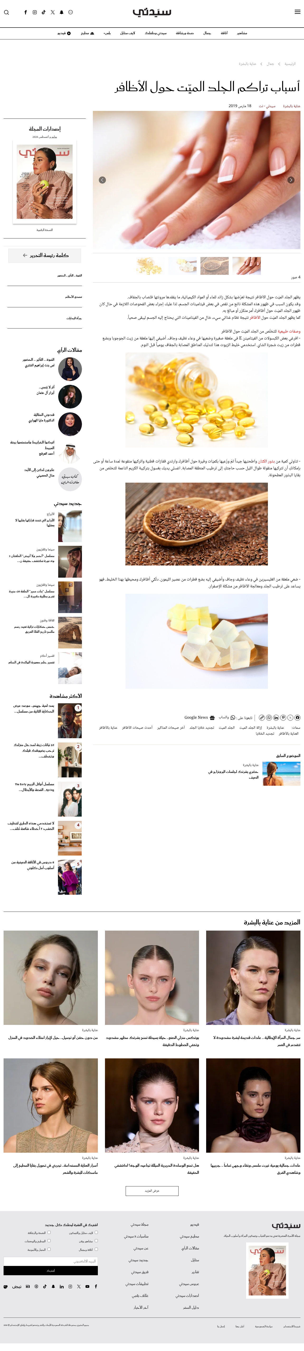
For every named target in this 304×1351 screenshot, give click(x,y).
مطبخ (84, 33)
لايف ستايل (127, 33)
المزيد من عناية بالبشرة (272, 922)
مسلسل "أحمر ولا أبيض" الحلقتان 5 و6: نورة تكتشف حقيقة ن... (31, 558)
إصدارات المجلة (45, 129)
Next (102, 180)
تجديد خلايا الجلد (202, 728)
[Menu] (297, 12)
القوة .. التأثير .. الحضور (69, 275)
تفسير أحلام (47, 656)
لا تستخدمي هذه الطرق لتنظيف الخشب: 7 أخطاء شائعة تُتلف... (31, 826)
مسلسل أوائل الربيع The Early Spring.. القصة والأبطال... (34, 787)
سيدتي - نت (267, 106)
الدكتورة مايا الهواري (41, 421)
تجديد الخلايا (265, 734)
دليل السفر (191, 1308)
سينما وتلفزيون (45, 549)
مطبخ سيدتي (189, 1236)
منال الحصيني (45, 476)
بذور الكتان (266, 461)
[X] (52, 12)
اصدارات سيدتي (187, 1296)
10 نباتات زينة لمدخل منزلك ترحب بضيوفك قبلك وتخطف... (34, 751)
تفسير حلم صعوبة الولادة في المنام (31, 662)
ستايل (195, 1260)
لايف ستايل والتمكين (81, 1233)
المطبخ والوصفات (35, 1241)
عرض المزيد (152, 1191)
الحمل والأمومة (37, 1249)
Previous (290, 180)
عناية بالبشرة (291, 106)
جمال (207, 33)
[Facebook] (25, 12)
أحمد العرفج (46, 454)
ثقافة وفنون (47, 620)
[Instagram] (34, 12)
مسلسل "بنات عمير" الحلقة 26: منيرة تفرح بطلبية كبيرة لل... (31, 594)
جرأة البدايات (74, 318)
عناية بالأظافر (108, 728)
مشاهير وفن (86, 1241)
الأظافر (254, 317)
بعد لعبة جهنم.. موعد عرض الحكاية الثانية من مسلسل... (33, 709)
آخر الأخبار (141, 1308)
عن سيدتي (140, 1248)
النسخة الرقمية (45, 230)
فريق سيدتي (139, 1272)
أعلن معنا (240, 1326)
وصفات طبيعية (289, 331)
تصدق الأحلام (73, 297)
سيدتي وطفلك (155, 33)
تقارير (195, 1272)
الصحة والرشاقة (37, 1233)
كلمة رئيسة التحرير (49, 255)
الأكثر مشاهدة (66, 696)
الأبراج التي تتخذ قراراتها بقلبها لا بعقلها (34, 523)
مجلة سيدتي (139, 1225)
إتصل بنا (221, 1326)
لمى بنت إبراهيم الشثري (39, 365)
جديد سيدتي (68, 503)
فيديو (61, 33)
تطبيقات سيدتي (136, 1284)
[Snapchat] (61, 12)
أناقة (224, 33)
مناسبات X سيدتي (136, 1236)
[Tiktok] (43, 12)
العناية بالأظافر (289, 734)
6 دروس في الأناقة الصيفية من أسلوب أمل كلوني (32, 865)
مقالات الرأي (69, 350)
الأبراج (50, 514)
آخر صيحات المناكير (171, 728)
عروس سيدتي (189, 1284)
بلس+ (107, 33)
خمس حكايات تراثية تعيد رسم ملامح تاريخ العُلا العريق (34, 629)
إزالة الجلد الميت (250, 728)
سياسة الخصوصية (264, 1326)
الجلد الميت (227, 728)
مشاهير (242, 33)
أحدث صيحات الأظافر (137, 728)
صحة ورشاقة (185, 33)
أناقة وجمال (86, 1249)
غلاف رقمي (140, 1296)
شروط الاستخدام (292, 1326)
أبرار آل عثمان (45, 393)
